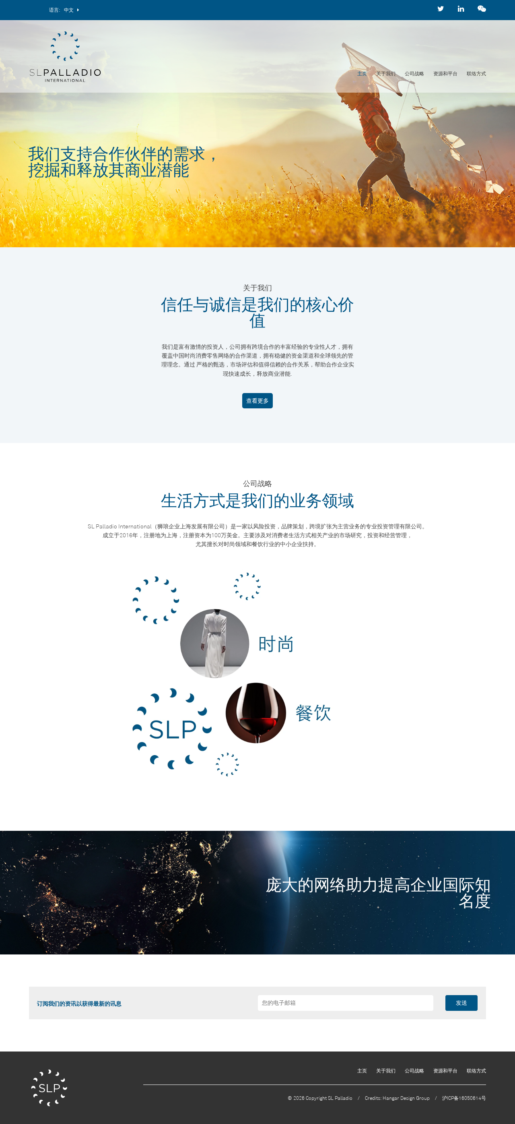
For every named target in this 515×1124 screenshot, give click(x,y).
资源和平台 (445, 74)
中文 (70, 10)
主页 (362, 74)
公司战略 (414, 74)
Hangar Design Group (406, 1098)
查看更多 (257, 400)
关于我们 (386, 74)
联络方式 (476, 74)
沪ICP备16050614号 (464, 1098)
